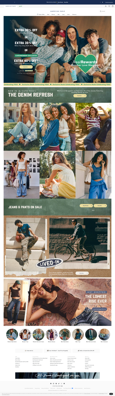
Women (53, 14)
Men (59, 14)
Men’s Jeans (70, 363)
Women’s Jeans (71, 360)
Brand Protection (87, 388)
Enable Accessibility (109, 2)
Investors (86, 361)
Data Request (59, 388)
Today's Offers (42, 14)
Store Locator (52, 358)
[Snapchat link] (61, 383)
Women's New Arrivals (72, 358)
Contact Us (17, 363)
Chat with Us (30, 350)
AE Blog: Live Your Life (37, 365)
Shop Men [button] (64, 2)
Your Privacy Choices (5, 394)
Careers (86, 363)
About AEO (87, 358)
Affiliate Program (88, 366)
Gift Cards (69, 368)
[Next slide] (100, 2)
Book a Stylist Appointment (55, 361)
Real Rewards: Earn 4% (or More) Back (40, 358)
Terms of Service (87, 393)
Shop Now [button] (25, 67)
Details (69, 2)
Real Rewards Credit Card (38, 360)
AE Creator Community (89, 365)
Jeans (63, 14)
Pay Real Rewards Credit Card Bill (21, 361)
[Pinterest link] (56, 383)
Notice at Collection (45, 388)
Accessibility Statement (29, 388)
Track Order (17, 358)
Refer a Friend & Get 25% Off (55, 360)
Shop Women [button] (57, 2)
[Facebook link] (50, 383)
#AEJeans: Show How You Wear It (56, 363)
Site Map (86, 368)
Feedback (17, 366)
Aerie (68, 14)
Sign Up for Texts (36, 363)
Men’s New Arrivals (71, 361)
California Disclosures (79, 388)
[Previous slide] (14, 2)
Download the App (54, 365)
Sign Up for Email (36, 361)
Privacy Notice (101, 393)
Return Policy (17, 360)
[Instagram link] (53, 383)
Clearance (74, 14)
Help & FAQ (17, 365)
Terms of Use (52, 388)
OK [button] (111, 393)
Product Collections (71, 366)
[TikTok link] (58, 383)
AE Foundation (88, 360)
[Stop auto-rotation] (102, 2)
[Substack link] (64, 383)
